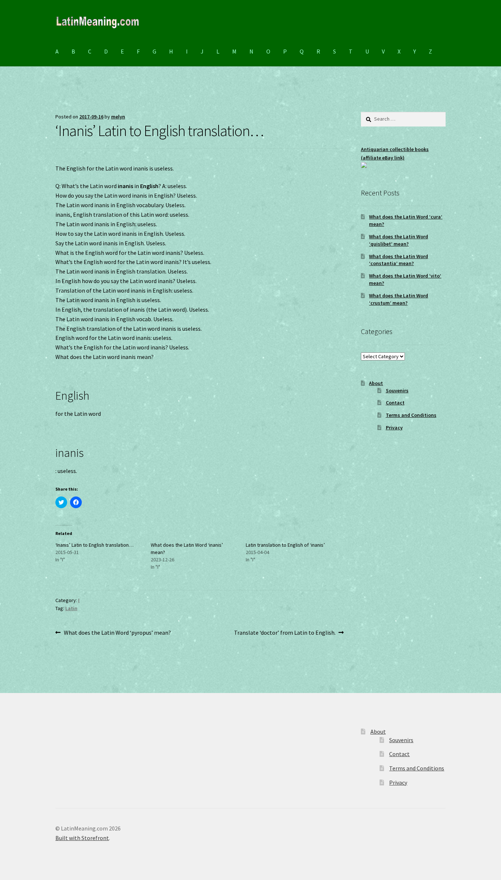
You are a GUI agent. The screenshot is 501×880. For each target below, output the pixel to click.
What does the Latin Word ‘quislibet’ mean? (398, 240)
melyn (118, 116)
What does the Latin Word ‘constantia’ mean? (398, 260)
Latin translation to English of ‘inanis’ (285, 545)
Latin (71, 608)
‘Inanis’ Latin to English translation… (94, 545)
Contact (395, 402)
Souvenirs (397, 390)
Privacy (394, 427)
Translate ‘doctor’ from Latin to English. (285, 633)
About (376, 383)
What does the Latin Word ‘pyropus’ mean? (117, 633)
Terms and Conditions (411, 415)
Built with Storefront (82, 837)
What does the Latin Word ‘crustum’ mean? (398, 299)
